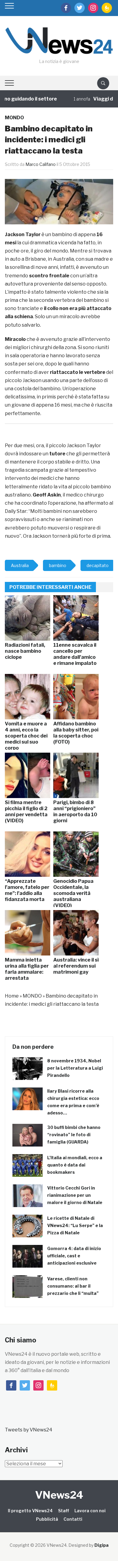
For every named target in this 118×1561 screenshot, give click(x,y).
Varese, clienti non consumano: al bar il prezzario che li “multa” (73, 1286)
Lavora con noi (90, 1510)
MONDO (14, 117)
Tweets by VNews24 (28, 1430)
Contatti (73, 1519)
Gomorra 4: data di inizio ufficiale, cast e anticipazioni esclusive (74, 1256)
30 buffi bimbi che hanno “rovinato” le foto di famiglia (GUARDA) (73, 1134)
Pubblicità (47, 1519)
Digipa (101, 1545)
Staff (63, 1510)
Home (12, 996)
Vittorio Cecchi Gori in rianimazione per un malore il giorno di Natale (74, 1195)
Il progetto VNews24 (30, 1510)
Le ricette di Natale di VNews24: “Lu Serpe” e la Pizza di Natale (75, 1225)
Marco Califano (40, 164)
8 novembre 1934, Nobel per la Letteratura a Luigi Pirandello (75, 1068)
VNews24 (59, 1495)
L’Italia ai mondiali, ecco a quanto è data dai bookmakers (74, 1165)
